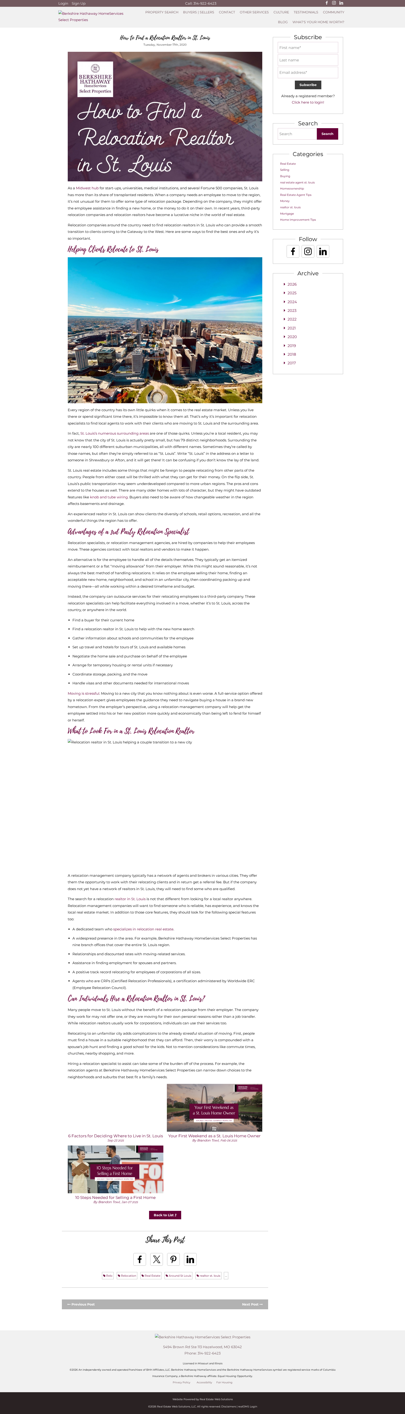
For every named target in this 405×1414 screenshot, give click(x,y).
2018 (292, 354)
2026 (292, 284)
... (226, 1275)
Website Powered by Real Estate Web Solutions (202, 1399)
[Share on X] (156, 1259)
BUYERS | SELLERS (198, 12)
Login (63, 3)
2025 (292, 293)
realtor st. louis (209, 1275)
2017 (292, 363)
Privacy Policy (181, 1382)
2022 (292, 319)
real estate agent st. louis (297, 182)
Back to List (164, 1215)
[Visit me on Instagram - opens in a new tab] (334, 3)
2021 (292, 328)
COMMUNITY (333, 12)
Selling (284, 170)
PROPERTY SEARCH (161, 12)
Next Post (250, 1304)
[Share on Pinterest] (173, 1259)
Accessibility (204, 1382)
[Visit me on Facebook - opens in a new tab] (327, 3)
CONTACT (227, 12)
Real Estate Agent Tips (295, 195)
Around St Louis (179, 1275)
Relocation (128, 1275)
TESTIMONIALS (306, 12)
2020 (292, 337)
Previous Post (83, 1304)
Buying (285, 176)
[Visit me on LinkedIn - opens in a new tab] (341, 3)
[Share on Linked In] (190, 1259)
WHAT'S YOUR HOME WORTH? (318, 22)
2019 (292, 345)
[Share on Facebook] (139, 1259)
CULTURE (281, 12)
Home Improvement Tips (298, 219)
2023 (292, 310)
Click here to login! (308, 102)
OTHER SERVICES (254, 12)
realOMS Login (247, 1406)
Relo (108, 1275)
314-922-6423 (204, 3)
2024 (292, 302)
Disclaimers (228, 1406)
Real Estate (152, 1275)
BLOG (283, 22)
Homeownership (292, 188)
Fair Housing (224, 1382)
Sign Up (79, 3)
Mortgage (287, 213)
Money (285, 201)
